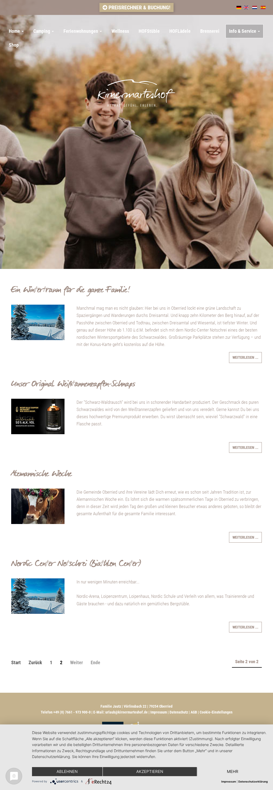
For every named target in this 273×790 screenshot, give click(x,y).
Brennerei (209, 31)
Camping (42, 31)
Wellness (120, 31)
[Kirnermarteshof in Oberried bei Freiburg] (136, 80)
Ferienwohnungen (81, 31)
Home (15, 31)
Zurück (35, 662)
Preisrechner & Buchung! (138, 7)
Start (16, 662)
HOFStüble (149, 31)
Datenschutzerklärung (253, 781)
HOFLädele (180, 31)
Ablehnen (67, 771)
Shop (14, 45)
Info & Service (243, 31)
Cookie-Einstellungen (216, 712)
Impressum (158, 712)
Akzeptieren (149, 771)
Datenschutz (179, 712)
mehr (232, 771)
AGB (194, 712)
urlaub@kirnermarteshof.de (126, 712)
